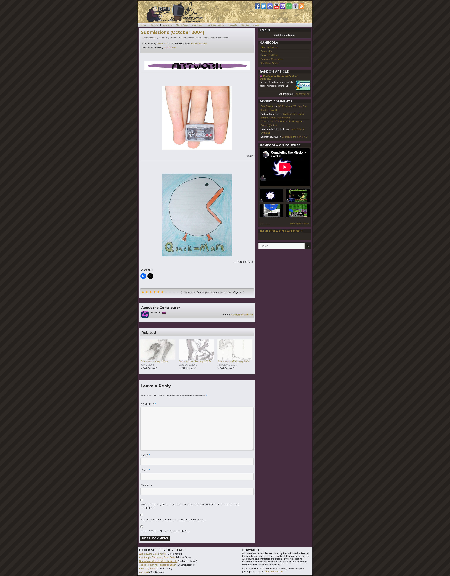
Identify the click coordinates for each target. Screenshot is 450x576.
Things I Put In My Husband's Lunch (157, 565)
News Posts (182, 25)
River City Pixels (147, 568)
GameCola (162, 43)
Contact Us (266, 51)
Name (145, 455)
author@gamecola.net (242, 314)
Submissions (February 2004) (233, 361)
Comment (148, 404)
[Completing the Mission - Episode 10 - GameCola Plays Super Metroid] (272, 195)
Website (146, 484)
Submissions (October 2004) (172, 32)
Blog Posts (197, 25)
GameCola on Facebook (281, 231)
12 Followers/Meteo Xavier (152, 553)
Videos (256, 25)
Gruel (263, 121)
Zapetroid (144, 572)
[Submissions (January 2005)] (196, 349)
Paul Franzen (267, 106)
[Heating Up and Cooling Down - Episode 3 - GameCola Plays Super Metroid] (298, 195)
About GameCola (269, 47)
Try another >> (302, 94)
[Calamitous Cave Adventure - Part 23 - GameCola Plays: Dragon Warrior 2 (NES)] (272, 210)
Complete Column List (272, 59)
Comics (245, 25)
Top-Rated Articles (270, 63)
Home (143, 25)
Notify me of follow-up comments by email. (173, 519)
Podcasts (232, 25)
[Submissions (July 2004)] (157, 349)
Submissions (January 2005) (195, 361)
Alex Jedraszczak (274, 571)
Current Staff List (269, 55)
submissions (170, 47)
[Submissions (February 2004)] (234, 349)
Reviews (154, 25)
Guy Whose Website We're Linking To (158, 561)
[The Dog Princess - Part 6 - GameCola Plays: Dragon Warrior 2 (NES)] (298, 210)
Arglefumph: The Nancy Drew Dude (157, 557)
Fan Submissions (215, 25)
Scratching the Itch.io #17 (295, 136)
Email (145, 469)
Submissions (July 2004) (154, 361)
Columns (167, 25)
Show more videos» (300, 223)
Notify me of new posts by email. (164, 530)
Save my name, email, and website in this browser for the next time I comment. (190, 506)
